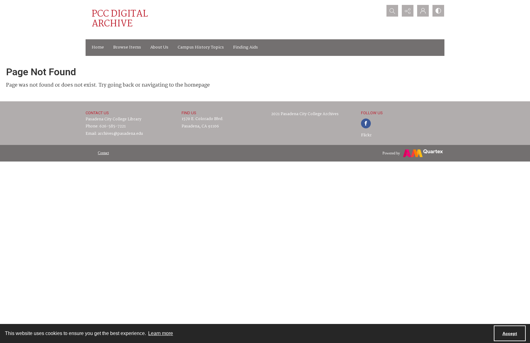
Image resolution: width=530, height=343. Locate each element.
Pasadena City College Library (113, 119)
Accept (509, 333)
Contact (103, 153)
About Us (159, 47)
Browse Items (127, 47)
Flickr (366, 135)
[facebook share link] (366, 123)
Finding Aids (245, 47)
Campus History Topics (201, 47)
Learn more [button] (160, 333)
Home (98, 47)
